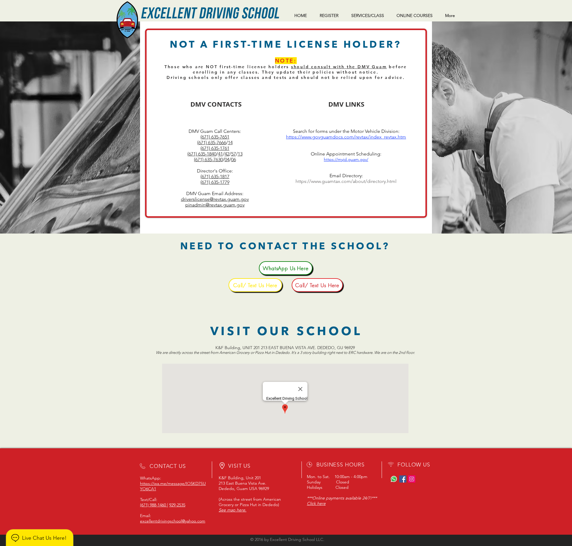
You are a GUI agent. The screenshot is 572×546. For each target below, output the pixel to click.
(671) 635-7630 (208, 159)
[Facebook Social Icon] (402, 479)
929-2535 (177, 505)
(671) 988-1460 (153, 505)
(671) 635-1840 (201, 154)
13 (240, 154)
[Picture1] (393, 479)
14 (230, 142)
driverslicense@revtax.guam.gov (215, 199)
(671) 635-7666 (211, 142)
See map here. (232, 510)
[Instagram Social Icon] (411, 479)
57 (233, 154)
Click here (316, 503)
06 (233, 159)
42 (227, 154)
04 (227, 159)
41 (220, 154)
